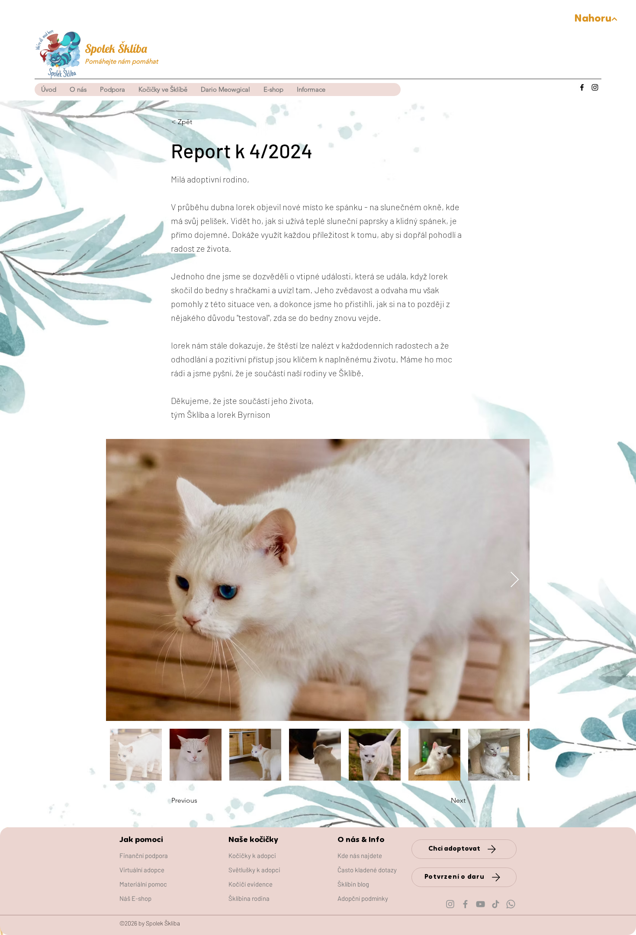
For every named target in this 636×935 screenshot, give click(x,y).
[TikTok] (495, 904)
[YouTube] (480, 904)
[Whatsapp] (510, 904)
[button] (163, 89)
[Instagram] (595, 87)
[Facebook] (582, 87)
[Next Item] (515, 580)
